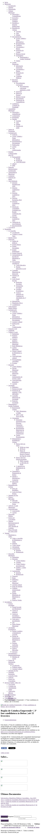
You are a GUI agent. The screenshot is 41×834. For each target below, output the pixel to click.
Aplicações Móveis (11, 692)
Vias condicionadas (16, 149)
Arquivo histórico (14, 340)
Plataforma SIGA (17, 303)
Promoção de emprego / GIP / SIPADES (17, 392)
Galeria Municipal (15, 348)
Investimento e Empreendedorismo (14, 654)
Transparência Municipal (12, 173)
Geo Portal (11, 684)
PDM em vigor (24, 447)
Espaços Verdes (17, 600)
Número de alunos (15, 276)
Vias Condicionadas (16, 326)
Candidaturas (16, 305)
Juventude (11, 385)
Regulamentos (20, 43)
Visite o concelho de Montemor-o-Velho (17, 540)
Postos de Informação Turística (11, 662)
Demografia (12, 9)
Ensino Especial (17, 253)
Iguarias (18, 550)
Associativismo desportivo (16, 381)
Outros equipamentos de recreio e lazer (17, 376)
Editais (18, 35)
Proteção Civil (12, 329)
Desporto (11, 365)
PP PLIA (22, 449)
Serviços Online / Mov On (12, 682)
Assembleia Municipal (11, 109)
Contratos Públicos (19, 77)
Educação (11, 239)
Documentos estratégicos (16, 262)
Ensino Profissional (15, 250)
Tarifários (19, 45)
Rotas (14, 578)
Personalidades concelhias (16, 360)
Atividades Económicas (12, 628)
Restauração (19, 552)
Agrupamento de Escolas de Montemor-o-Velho (17, 257)
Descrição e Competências (16, 15)
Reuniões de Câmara (16, 29)
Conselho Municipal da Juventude (16, 397)
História (10, 7)
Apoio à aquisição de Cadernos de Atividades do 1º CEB (21, 296)
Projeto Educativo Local (21, 267)
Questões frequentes (11, 673)
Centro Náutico (16, 366)
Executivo (15, 18)
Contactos (11, 176)
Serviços (14, 652)
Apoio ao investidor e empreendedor (16, 615)
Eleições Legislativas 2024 (15, 203)
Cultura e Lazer (13, 332)
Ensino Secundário (15, 247)
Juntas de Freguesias (11, 130)
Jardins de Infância (15, 242)
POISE (18, 158)
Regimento (15, 117)
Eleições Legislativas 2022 (15, 218)
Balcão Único (12, 238)
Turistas (7, 533)
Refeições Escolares (19, 283)
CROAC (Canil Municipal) (13, 506)
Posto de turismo (17, 586)
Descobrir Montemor (11, 554)
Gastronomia (16, 548)
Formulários (19, 55)
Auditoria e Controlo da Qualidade (15, 105)
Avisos (14, 146)
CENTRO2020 (20, 162)
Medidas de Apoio (15, 657)
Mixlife (21, 832)
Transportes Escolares (19, 286)
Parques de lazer (17, 389)
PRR (13, 165)
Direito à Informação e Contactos (16, 478)
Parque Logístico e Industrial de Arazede (17, 632)
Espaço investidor (11, 604)
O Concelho (12, 231)
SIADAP (19, 91)
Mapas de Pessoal (19, 94)
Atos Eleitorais (12, 181)
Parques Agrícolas (15, 644)
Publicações (15, 145)
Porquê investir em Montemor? (16, 608)
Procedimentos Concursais (20, 84)
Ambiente (11, 330)
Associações (16, 511)
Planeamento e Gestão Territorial (25, 58)
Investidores (8, 602)
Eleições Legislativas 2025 (15, 194)
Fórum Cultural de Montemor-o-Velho (17, 352)
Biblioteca (15, 387)
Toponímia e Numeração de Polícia (16, 473)
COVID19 (11, 227)
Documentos (20, 98)
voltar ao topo (5, 753)
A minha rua (12, 686)
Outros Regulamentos (20, 436)
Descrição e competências (16, 113)
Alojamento (15, 547)
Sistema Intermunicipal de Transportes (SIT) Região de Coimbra (13, 524)
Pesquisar (4, 816)
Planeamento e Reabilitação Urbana (16, 440)
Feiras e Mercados (11, 498)
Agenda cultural (17, 585)
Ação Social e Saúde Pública (12, 307)
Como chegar (16, 545)
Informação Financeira (19, 66)
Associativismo (13, 509)
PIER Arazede (24, 461)
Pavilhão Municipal (15, 372)
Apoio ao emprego (15, 611)
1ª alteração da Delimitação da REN (20, 467)
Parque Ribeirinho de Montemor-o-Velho (16, 596)
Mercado (15, 500)
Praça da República (15, 489)
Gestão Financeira (15, 63)
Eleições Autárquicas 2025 (15, 189)
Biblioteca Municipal (15, 343)
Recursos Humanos (15, 80)
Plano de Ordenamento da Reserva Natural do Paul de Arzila (25, 453)
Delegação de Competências (20, 101)
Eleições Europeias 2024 (17, 199)
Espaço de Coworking (11, 518)
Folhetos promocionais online (16, 589)
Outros (18, 61)
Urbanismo (15, 418)
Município (8, 4)
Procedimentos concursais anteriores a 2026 (25, 88)
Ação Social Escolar (16, 279)
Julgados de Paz (13, 495)
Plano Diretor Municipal (16, 625)
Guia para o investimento (16, 620)
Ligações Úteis (12, 676)
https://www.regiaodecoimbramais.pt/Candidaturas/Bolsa (18, 732)
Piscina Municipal (15, 369)
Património (15, 334)
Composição (16, 116)
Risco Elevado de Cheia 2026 (12, 530)
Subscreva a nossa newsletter (9, 818)
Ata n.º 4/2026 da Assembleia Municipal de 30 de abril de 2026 (20, 800)
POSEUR (19, 160)
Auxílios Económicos (19, 290)
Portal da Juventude (15, 401)
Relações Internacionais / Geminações (13, 169)
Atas (17, 33)
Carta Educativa (21, 265)
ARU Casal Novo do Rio (20, 415)
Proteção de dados (33, 827)
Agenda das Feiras (15, 503)
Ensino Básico (16, 244)
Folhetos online (16, 667)
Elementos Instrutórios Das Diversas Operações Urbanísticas (21, 423)
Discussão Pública (15, 482)
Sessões (14, 119)
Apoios (14, 512)
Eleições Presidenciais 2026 (16, 184)
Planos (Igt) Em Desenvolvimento (21, 458)
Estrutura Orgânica (15, 20)
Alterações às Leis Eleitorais (16, 223)
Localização (12, 6)
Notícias (14, 134)
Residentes (8, 229)
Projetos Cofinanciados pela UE (12, 153)
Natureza (15, 576)
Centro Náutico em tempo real (20, 565)
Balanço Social (20, 54)
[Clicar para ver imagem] (20, 706)
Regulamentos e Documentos (17, 142)
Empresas (15, 646)
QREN (14, 164)
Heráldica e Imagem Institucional (16, 24)
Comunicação (12, 133)
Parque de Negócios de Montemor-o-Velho (16, 638)
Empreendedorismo (10, 720)
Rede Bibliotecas (17, 346)
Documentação (16, 37)
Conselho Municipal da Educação (16, 272)
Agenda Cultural (17, 322)
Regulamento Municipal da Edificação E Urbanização (20, 431)
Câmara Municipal (11, 11)
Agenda (18, 31)
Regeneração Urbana (16, 408)
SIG (13, 622)
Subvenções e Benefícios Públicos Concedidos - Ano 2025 (18, 798)
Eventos (14, 363)
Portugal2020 (16, 157)
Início (6, 2)
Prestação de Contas (20, 51)
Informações (16, 301)
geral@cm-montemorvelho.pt (11, 827)
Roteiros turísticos (15, 336)
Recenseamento (17, 225)
